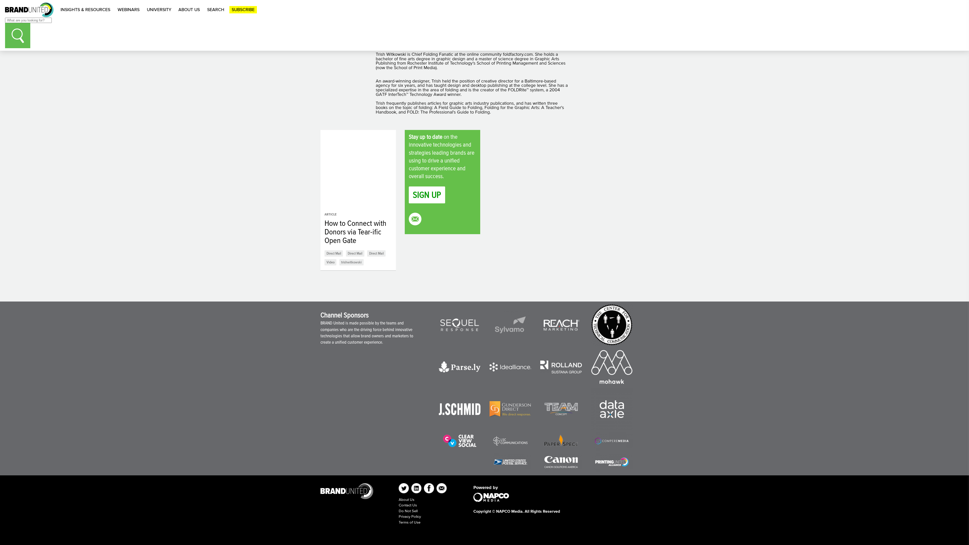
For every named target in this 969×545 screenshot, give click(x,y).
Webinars (129, 9)
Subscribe (243, 9)
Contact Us (408, 505)
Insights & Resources (85, 9)
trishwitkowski (351, 262)
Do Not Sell (408, 511)
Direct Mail (334, 253)
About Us (189, 9)
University (159, 9)
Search (215, 9)
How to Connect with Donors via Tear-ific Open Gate (355, 231)
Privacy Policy (410, 516)
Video (331, 262)
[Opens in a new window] (459, 325)
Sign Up (427, 195)
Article (331, 214)
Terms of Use (409, 522)
